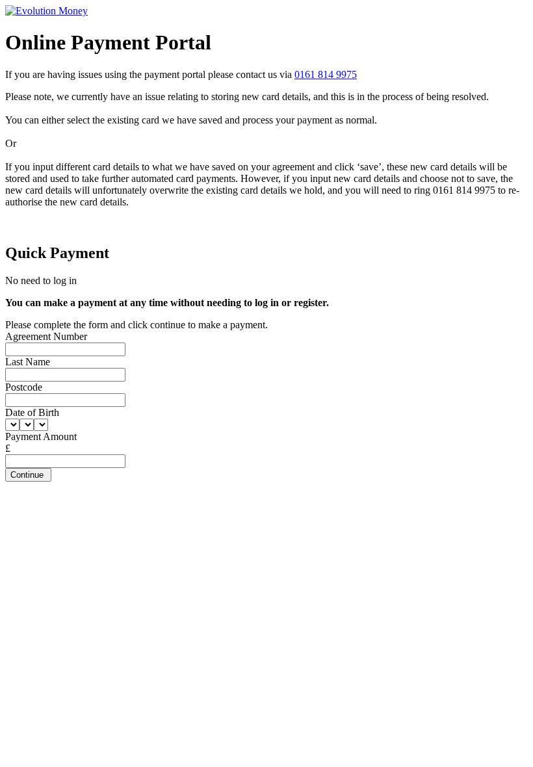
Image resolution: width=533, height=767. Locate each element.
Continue (28, 475)
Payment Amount (41, 436)
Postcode (23, 387)
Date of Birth (32, 412)
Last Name (27, 361)
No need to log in (41, 280)
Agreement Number (46, 336)
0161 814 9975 (325, 74)
